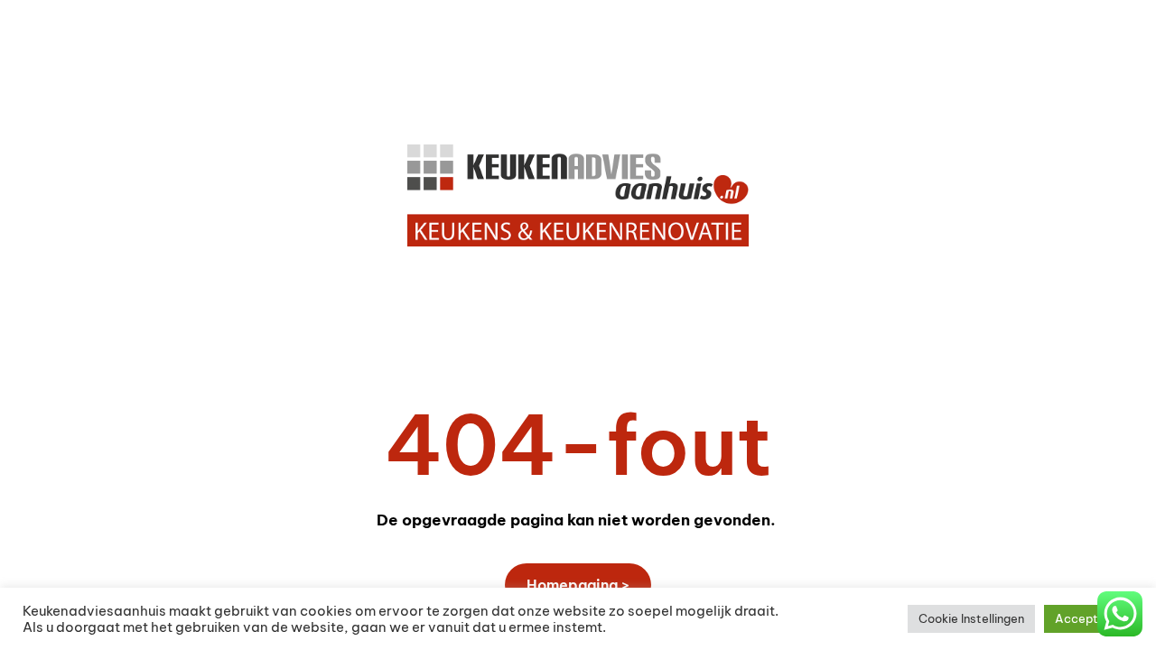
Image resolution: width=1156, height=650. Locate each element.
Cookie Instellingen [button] (971, 618)
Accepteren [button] (1089, 618)
